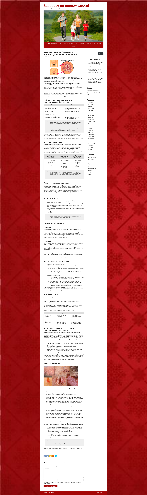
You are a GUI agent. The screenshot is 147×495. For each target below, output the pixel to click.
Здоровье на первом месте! (66, 5)
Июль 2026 (90, 104)
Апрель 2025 (91, 130)
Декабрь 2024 (91, 138)
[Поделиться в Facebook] (45, 456)
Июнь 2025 (90, 127)
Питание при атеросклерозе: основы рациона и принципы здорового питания (94, 69)
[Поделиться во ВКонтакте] (47, 456)
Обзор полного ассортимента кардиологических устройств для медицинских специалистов (95, 78)
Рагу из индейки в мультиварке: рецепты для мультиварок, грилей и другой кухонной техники (95, 64)
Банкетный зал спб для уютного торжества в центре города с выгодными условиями (95, 74)
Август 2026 (90, 102)
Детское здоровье (80, 43)
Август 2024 (90, 145)
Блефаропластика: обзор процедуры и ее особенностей (95, 82)
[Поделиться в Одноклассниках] (50, 456)
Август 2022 (90, 147)
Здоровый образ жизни (93, 163)
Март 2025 (90, 132)
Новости (90, 170)
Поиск (88, 51)
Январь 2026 (91, 114)
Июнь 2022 (90, 149)
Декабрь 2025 (91, 115)
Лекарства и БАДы (90, 43)
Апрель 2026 (91, 108)
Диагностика (91, 159)
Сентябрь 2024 (91, 143)
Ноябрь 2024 (91, 140)
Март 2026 (90, 110)
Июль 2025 (90, 125)
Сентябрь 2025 (91, 121)
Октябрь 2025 (91, 119)
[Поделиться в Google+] (53, 456)
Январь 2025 (91, 136)
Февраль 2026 (91, 112)
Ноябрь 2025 (91, 117)
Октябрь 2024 (91, 142)
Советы (99, 43)
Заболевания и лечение (51, 43)
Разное (73, 46)
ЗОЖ (60, 43)
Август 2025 (90, 123)
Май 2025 (90, 128)
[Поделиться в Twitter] (56, 456)
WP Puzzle (101, 492)
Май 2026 (90, 106)
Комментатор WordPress (92, 92)
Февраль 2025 (91, 134)
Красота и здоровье (68, 43)
